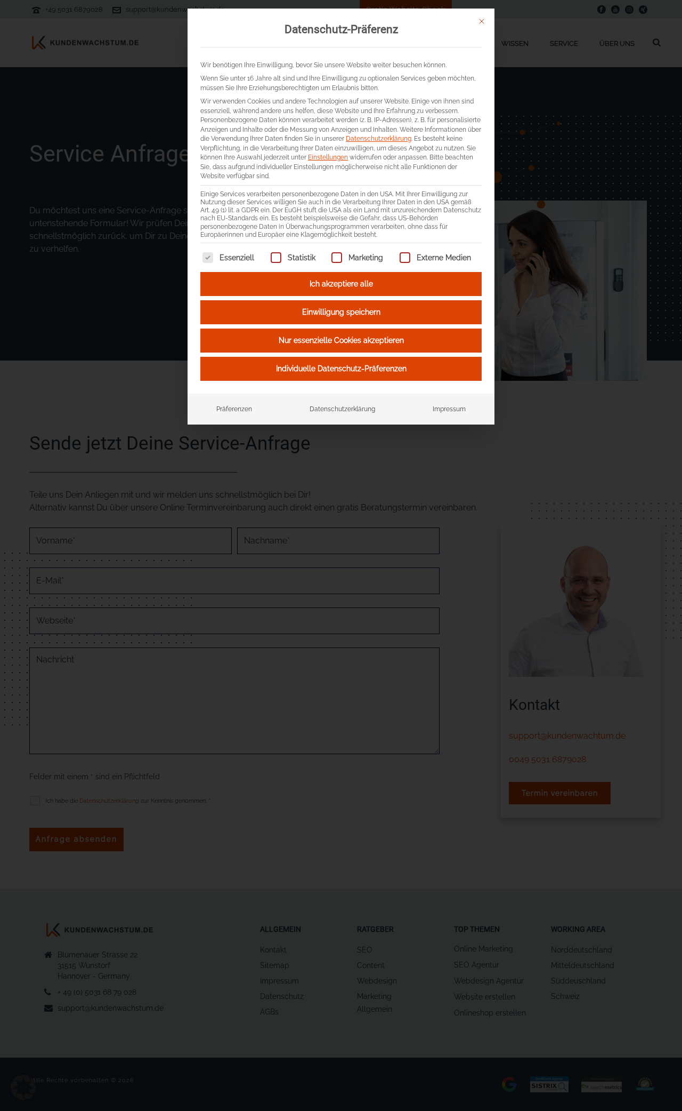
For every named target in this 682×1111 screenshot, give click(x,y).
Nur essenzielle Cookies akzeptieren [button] (341, 340)
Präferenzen (234, 409)
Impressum (449, 409)
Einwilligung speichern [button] (341, 312)
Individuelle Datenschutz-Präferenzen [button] (341, 368)
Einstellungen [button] (328, 157)
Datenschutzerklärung (378, 138)
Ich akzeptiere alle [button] (341, 283)
